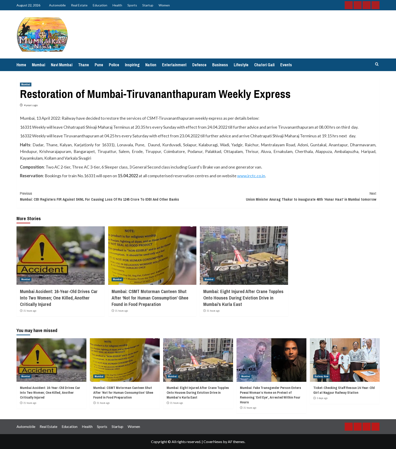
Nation (150, 65)
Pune (99, 65)
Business (220, 65)
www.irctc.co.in (251, 175)
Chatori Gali (264, 65)
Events (286, 65)
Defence (199, 65)
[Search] (377, 64)
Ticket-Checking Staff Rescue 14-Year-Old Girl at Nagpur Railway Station (344, 390)
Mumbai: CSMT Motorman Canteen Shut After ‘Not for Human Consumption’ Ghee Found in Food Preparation (150, 297)
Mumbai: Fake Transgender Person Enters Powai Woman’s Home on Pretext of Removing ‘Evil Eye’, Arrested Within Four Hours (270, 395)
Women (164, 5)
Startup (147, 5)
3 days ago (322, 398)
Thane (83, 65)
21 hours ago (30, 310)
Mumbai (38, 65)
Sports (132, 5)
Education (100, 5)
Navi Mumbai (61, 65)
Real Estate (79, 5)
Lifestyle (241, 65)
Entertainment (174, 65)
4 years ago (31, 105)
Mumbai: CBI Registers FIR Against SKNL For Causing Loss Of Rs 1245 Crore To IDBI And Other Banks (99, 196)
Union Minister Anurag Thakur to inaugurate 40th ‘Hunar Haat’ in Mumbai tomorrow (311, 196)
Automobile (57, 5)
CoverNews (213, 441)
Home (21, 65)
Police (114, 65)
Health (117, 5)
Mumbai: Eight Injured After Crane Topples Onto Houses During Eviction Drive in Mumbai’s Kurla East (243, 297)
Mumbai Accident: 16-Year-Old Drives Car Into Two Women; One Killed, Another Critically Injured (59, 297)
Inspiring (132, 65)
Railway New (321, 376)
